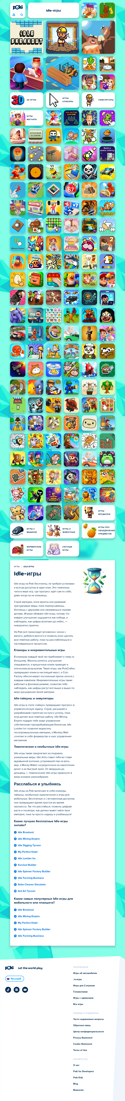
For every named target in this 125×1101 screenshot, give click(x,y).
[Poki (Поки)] (18, 7)
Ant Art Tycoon (26, 891)
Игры (17, 567)
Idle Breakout (26, 832)
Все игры (78, 1004)
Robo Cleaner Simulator (32, 884)
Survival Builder (27, 865)
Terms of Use (80, 1050)
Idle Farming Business (31, 878)
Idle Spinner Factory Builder (34, 871)
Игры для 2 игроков (84, 986)
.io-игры (77, 979)
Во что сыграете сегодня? (21, 15)
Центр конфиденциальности (88, 1032)
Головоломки (80, 992)
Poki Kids (78, 1078)
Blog (75, 1084)
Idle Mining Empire (29, 839)
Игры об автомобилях (85, 973)
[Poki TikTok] (8, 990)
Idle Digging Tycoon (29, 845)
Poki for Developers (83, 1071)
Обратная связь (82, 1025)
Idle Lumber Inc (27, 858)
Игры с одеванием (83, 998)
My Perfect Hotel (28, 852)
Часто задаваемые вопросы (88, 1019)
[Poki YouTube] (25, 990)
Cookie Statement (82, 1044)
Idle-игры (28, 567)
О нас (76, 1065)
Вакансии (78, 1090)
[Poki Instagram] (17, 990)
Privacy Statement (82, 1038)
